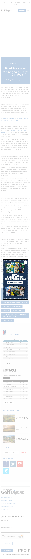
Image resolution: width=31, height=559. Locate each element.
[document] (15, 279)
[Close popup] (25, 262)
